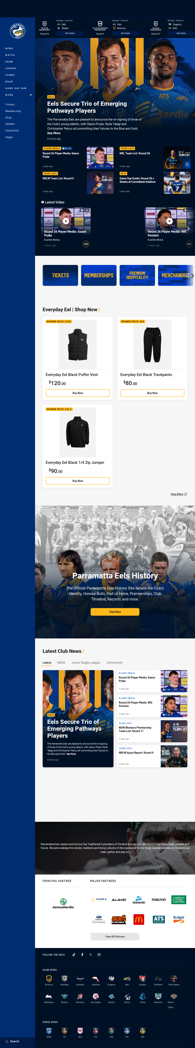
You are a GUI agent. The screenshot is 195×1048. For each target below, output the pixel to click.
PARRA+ (10, 124)
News (9, 48)
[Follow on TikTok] (73, 954)
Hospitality (12, 130)
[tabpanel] (115, 718)
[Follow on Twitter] (90, 954)
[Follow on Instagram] (99, 954)
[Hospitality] (137, 275)
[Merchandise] (175, 275)
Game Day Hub (16, 88)
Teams (10, 74)
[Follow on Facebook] (82, 954)
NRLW (9, 81)
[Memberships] (99, 275)
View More (177, 494)
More (9, 94)
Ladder (10, 68)
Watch (10, 55)
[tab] (47, 662)
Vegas (9, 137)
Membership (13, 111)
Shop (8, 117)
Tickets (10, 104)
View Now (115, 612)
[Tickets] (60, 275)
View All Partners (115, 936)
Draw (9, 61)
